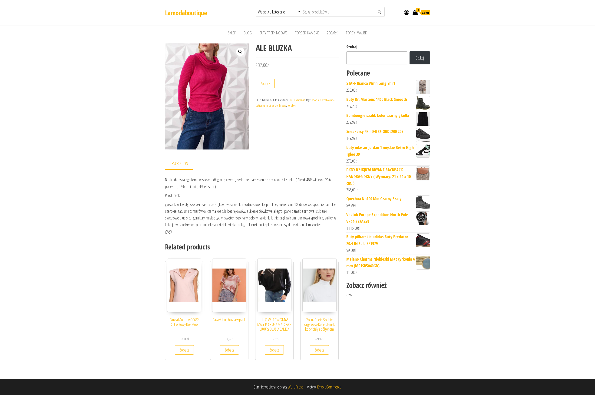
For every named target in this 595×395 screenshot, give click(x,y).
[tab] (182, 164)
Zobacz (265, 83)
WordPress (296, 387)
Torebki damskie (307, 33)
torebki (292, 105)
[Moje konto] (406, 12)
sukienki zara (279, 105)
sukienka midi (263, 105)
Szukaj (351, 47)
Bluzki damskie (297, 100)
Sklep (232, 33)
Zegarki (332, 33)
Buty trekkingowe (273, 33)
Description (179, 163)
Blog (248, 33)
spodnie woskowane (323, 100)
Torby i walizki (356, 33)
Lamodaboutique (186, 12)
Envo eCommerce (329, 387)
